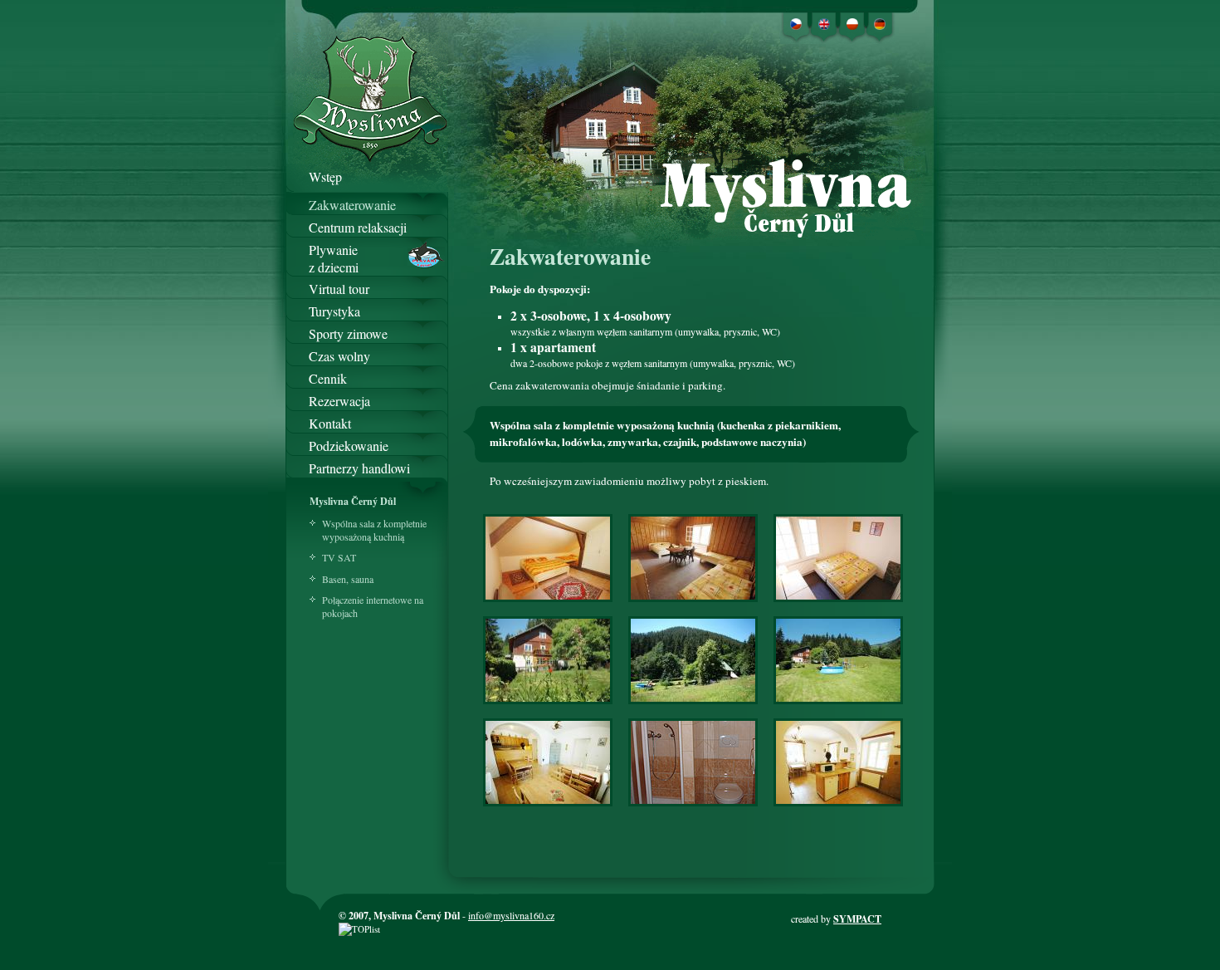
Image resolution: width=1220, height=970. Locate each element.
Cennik (328, 378)
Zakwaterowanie (352, 204)
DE (881, 21)
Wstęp (325, 176)
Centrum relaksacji (358, 227)
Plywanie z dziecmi (334, 251)
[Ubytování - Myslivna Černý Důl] (547, 603)
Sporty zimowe (348, 333)
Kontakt (330, 423)
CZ (795, 21)
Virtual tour (339, 288)
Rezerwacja (339, 400)
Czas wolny (339, 356)
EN (824, 21)
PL (853, 21)
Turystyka (334, 311)
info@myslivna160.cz (511, 915)
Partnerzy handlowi (359, 468)
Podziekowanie (348, 445)
